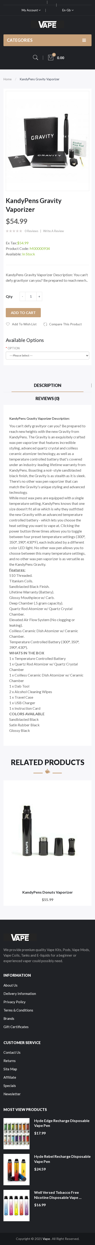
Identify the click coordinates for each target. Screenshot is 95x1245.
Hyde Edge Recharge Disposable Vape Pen (61, 1123)
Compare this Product (65, 324)
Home (7, 79)
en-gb (66, 10)
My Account (30, 10)
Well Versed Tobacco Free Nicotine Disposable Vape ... (58, 1195)
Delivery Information (19, 993)
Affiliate (9, 1077)
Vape (46, 1239)
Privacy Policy (14, 1002)
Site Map (10, 1069)
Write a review (53, 231)
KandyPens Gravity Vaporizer (39, 79)
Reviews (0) (47, 398)
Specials (9, 1085)
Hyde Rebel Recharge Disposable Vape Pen (62, 1159)
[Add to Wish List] (85, 787)
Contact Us (12, 1052)
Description (47, 385)
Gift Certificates (16, 1027)
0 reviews (31, 231)
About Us (10, 985)
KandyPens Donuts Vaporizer (47, 892)
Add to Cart (23, 312)
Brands (8, 1018)
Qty (9, 296)
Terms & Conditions (18, 1010)
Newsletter (12, 1094)
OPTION (14, 348)
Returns (9, 1061)
